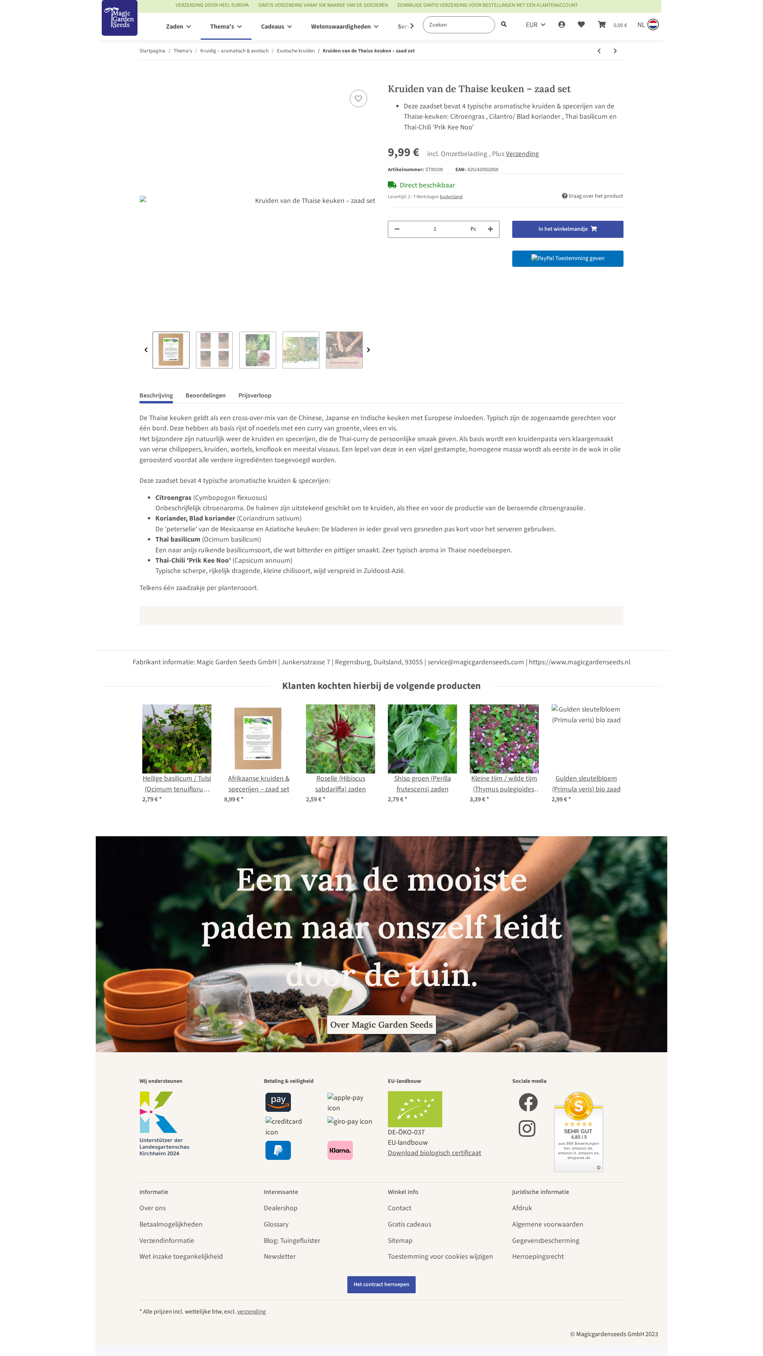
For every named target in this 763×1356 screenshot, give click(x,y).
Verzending (522, 154)
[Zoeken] (504, 24)
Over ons (152, 1208)
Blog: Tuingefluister (292, 1241)
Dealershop (281, 1208)
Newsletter (280, 1256)
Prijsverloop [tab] (254, 395)
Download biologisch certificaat (434, 1153)
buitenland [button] (451, 196)
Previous (146, 350)
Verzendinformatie (166, 1241)
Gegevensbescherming (545, 1241)
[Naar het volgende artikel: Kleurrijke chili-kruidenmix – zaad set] (615, 51)
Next (368, 350)
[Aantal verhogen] (490, 229)
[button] (561, 25)
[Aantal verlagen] (397, 229)
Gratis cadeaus (409, 1224)
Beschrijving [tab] (156, 395)
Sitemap (400, 1241)
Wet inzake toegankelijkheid (181, 1256)
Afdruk (522, 1208)
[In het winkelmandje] (145, 78)
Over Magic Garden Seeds (381, 1024)
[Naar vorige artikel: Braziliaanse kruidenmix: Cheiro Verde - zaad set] (599, 51)
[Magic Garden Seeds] (119, 26)
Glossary (276, 1224)
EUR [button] (532, 25)
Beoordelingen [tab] (206, 395)
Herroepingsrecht (538, 1256)
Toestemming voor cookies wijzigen (440, 1256)
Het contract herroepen (381, 1284)
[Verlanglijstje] (581, 25)
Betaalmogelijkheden (171, 1224)
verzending (251, 1311)
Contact (399, 1208)
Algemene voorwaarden (547, 1224)
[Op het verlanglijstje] (358, 98)
